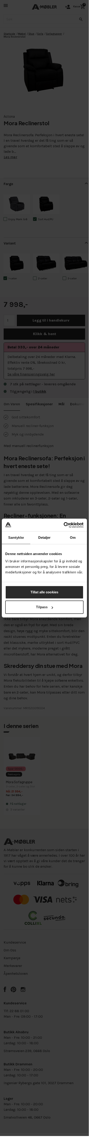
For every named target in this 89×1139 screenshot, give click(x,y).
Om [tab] (73, 537)
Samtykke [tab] (16, 537)
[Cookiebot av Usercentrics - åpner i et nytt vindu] (64, 525)
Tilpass (42, 607)
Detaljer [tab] (44, 537)
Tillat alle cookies (44, 592)
